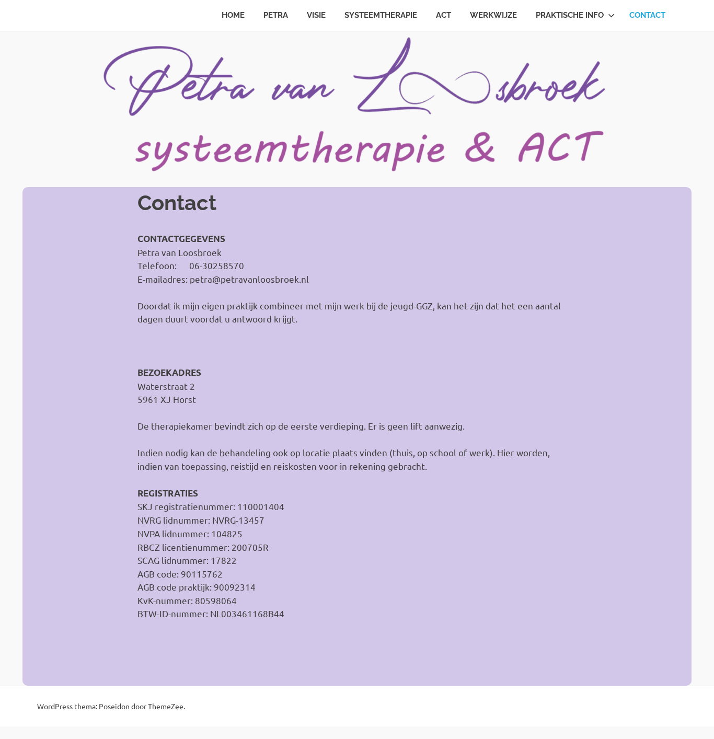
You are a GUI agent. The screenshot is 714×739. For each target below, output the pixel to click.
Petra (275, 15)
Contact (647, 15)
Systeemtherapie (380, 15)
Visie (316, 15)
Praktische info (570, 15)
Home (233, 15)
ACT (443, 15)
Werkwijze (493, 15)
